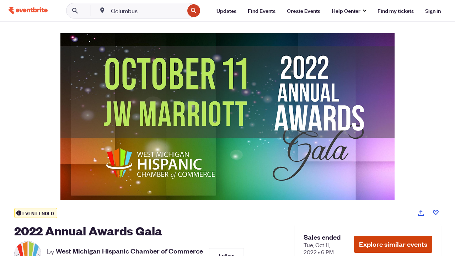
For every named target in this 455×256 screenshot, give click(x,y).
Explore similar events (393, 244)
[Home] (28, 10)
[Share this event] (421, 213)
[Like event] (436, 213)
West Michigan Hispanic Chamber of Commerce (129, 251)
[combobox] (147, 10)
